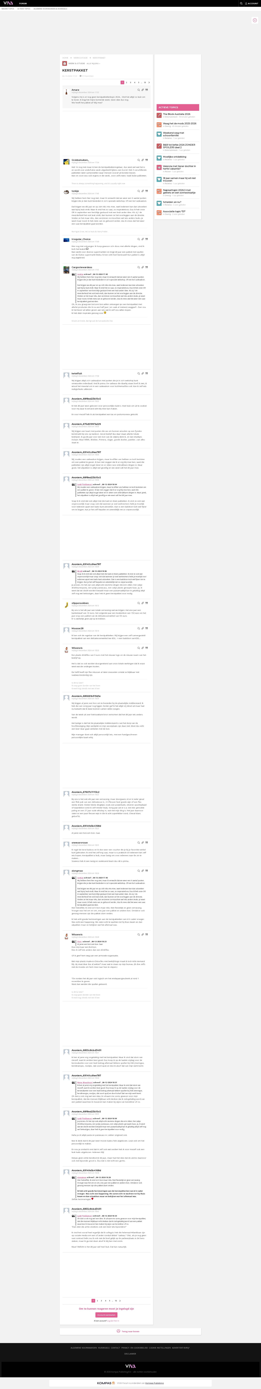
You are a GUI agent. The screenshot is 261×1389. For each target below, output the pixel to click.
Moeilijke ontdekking (174, 157)
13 (145, 82)
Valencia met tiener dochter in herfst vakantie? (179, 167)
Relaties (168, 138)
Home (65, 58)
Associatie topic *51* (174, 211)
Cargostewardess (82, 267)
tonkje (75, 191)
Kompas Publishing (154, 1383)
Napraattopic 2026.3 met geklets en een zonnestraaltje (179, 191)
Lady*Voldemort (84, 484)
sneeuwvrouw (80, 842)
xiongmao (77, 871)
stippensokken (80, 603)
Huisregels (104, 1347)
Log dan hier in (113, 1321)
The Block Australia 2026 (176, 114)
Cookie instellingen (160, 1347)
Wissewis (77, 648)
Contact (115, 1347)
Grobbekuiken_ (80, 160)
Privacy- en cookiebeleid (134, 1347)
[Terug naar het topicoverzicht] (64, 65)
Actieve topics (23, 9)
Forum (23, 3)
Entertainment (171, 117)
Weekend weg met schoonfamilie (173, 134)
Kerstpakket (99, 58)
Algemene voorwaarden (84, 1347)
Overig (168, 126)
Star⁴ (79, 941)
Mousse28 (77, 628)
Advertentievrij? (181, 1347)
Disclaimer (130, 1353)
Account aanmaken (106, 1315)
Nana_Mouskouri (85, 1082)
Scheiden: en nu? (172, 202)
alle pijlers (93, 63)
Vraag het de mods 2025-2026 (179, 123)
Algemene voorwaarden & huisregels (50, 9)
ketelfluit (77, 373)
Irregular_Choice (81, 239)
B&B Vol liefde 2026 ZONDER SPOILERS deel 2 (179, 146)
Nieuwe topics (8, 9)
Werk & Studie (81, 58)
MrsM (79, 571)
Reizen (168, 171)
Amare (75, 90)
